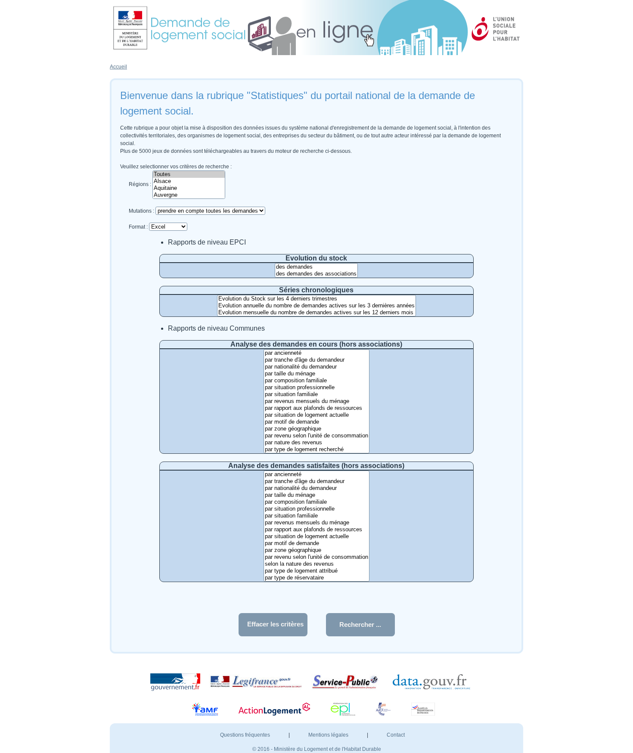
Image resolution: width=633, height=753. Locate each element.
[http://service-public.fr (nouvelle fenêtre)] (348, 682)
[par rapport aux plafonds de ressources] (316, 408)
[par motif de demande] (316, 421)
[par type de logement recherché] (316, 449)
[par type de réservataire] (316, 577)
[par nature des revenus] (316, 442)
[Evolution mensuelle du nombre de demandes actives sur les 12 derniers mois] (316, 312)
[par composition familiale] (316, 380)
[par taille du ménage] (316, 373)
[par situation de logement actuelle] (316, 415)
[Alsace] (189, 181)
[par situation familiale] (316, 394)
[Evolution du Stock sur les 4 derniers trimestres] (316, 298)
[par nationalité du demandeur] (316, 366)
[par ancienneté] (316, 353)
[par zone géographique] (316, 428)
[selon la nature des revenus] (316, 564)
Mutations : (141, 211)
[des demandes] (316, 266)
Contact (396, 735)
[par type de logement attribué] (316, 570)
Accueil (118, 67)
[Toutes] (189, 174)
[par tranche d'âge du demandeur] (316, 359)
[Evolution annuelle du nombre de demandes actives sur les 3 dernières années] (316, 305)
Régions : (140, 184)
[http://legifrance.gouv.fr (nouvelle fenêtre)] (259, 682)
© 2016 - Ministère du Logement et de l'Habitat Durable (316, 749)
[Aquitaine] (189, 188)
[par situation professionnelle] (316, 387)
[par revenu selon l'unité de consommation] (316, 435)
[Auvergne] (189, 195)
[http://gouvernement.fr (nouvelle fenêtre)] (178, 682)
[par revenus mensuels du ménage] (316, 401)
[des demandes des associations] (316, 273)
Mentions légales (329, 735)
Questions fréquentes (245, 735)
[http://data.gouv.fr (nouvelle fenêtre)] (435, 682)
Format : (138, 227)
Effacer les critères (275, 624)
